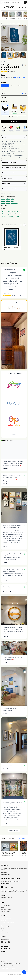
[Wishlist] (19, 7)
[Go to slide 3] (14, 434)
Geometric (13, 214)
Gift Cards (3, 920)
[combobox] (12, 2)
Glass (19, 85)
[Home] (1, 23)
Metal (3, 89)
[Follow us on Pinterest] (9, 942)
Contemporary (14, 203)
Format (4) (4, 82)
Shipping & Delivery (5, 911)
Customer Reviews (5, 883)
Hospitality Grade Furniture (7, 922)
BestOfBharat (5, 949)
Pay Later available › (19, 77)
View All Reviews (14, 830)
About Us (3, 928)
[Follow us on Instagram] (5, 942)
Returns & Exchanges (6, 909)
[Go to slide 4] (15, 434)
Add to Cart (14, 121)
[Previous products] (21, 225)
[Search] (25, 2)
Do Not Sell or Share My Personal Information (10, 963)
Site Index (14, 960)
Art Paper (5, 85)
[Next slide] (24, 434)
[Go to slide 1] (12, 434)
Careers (3, 930)
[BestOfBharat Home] (8, 7)
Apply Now (3, 895)
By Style (8, 203)
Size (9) (3, 93)
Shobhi (3, 951)
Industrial (4, 216)
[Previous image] (3, 38)
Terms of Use (4, 960)
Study (12, 201)
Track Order (4, 872)
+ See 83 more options (14, 116)
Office (18, 23)
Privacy (9, 960)
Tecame (8, 61)
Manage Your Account (6, 897)
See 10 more (4, 205)
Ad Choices (20, 960)
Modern (17, 216)
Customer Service (5, 905)
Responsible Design (6, 932)
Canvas (13, 85)
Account (3, 907)
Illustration (21, 214)
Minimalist (11, 216)
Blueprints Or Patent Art (12, 211)
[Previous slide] (4, 434)
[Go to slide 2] (13, 434)
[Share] (22, 65)
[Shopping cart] (25, 7)
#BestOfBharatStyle (5, 939)
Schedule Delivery (5, 874)
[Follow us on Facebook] (2, 942)
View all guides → (22, 838)
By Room (12, 23)
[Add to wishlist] (25, 65)
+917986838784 (15, 881)
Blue (3, 211)
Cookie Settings (4, 961)
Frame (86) (4, 101)
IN (23, 93)
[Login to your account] (22, 7)
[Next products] (24, 225)
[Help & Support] (24, 972)
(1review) (12, 71)
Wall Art (6, 23)
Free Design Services (6, 918)
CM (25, 93)
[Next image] (24, 38)
